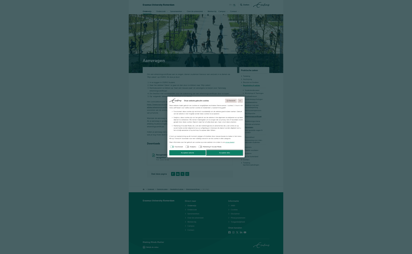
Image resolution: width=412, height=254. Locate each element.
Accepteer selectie (187, 153)
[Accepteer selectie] (240, 101)
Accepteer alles (224, 153)
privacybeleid (229, 142)
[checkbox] (176, 147)
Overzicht (232, 100)
